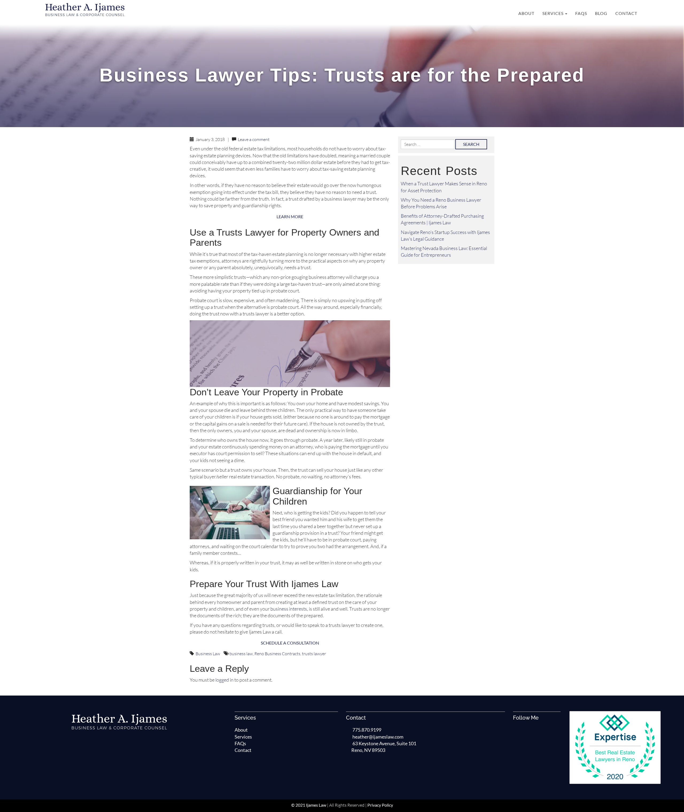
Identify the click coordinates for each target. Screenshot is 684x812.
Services (553, 13)
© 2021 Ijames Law (308, 804)
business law (241, 653)
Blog (601, 13)
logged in (224, 680)
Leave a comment (254, 139)
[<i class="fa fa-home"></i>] (508, 13)
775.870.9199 (366, 730)
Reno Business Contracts (277, 653)
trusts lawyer (314, 653)
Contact (626, 13)
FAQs (581, 13)
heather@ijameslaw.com (377, 737)
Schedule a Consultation (290, 642)
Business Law (208, 653)
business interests (288, 609)
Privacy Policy (380, 804)
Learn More (290, 216)
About (526, 13)
